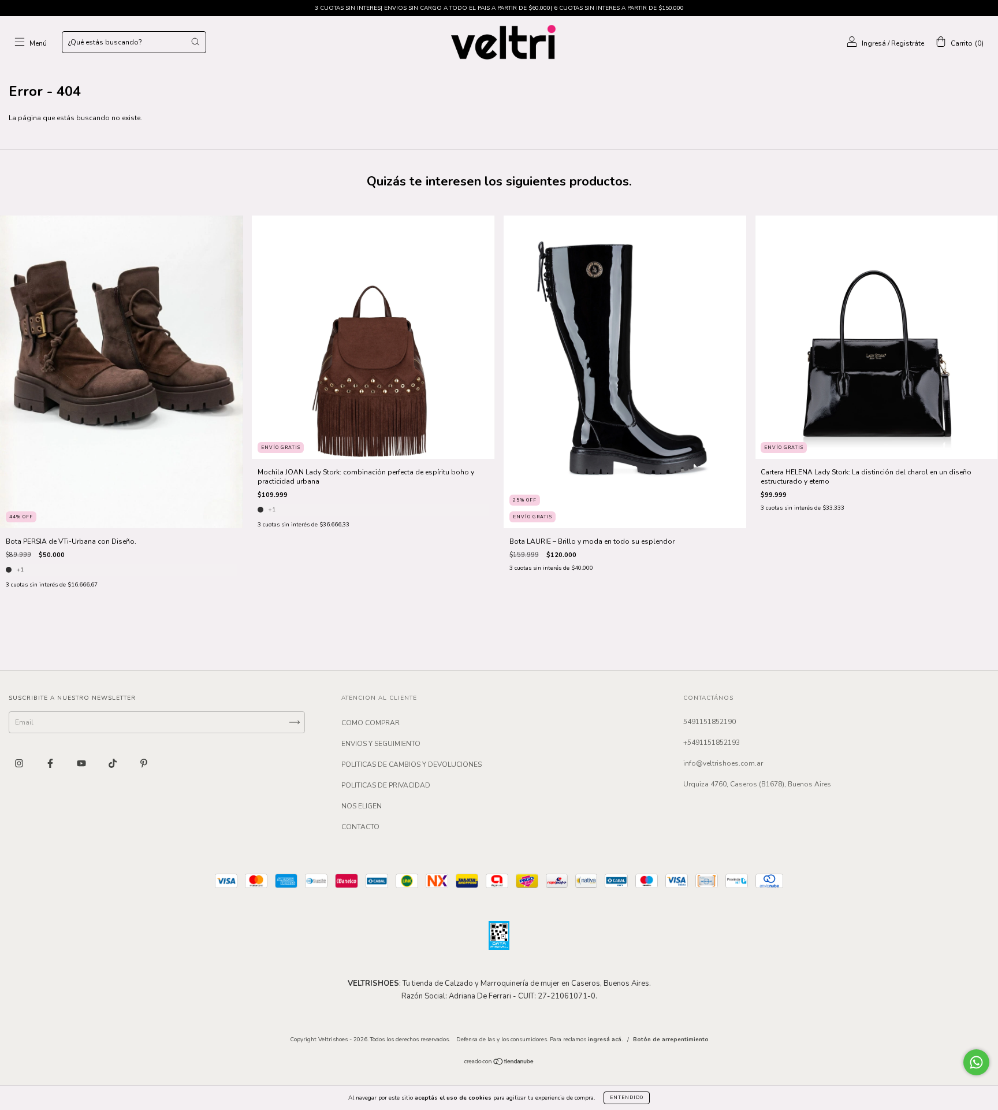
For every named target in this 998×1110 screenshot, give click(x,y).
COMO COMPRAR (370, 722)
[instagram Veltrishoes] (20, 763)
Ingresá (874, 43)
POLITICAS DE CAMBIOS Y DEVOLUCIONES (411, 764)
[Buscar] (195, 41)
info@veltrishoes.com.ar (723, 763)
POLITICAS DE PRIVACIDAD (385, 785)
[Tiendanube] (499, 1063)
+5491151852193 (711, 742)
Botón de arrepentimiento (671, 1039)
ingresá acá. (605, 1039)
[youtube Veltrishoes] (82, 763)
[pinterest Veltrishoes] (143, 763)
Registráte (907, 43)
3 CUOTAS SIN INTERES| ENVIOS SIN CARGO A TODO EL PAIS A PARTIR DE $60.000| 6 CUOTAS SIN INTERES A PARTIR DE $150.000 (499, 8)
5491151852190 (709, 721)
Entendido (626, 1097)
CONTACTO (360, 826)
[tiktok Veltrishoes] (113, 763)
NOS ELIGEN (361, 806)
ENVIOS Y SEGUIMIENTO (380, 743)
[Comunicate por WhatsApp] (976, 1062)
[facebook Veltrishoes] (51, 763)
